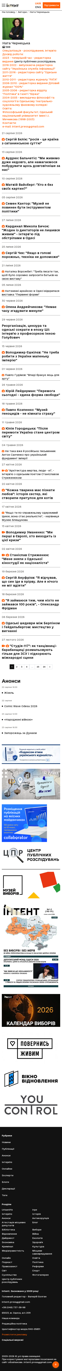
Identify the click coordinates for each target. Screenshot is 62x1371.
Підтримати (51, 5)
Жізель (9, 692)
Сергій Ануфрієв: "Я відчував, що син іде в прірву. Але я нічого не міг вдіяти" (30, 581)
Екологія (37, 1238)
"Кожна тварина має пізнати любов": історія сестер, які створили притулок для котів (28, 494)
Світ (4, 1270)
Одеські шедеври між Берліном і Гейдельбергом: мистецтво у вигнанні (31, 627)
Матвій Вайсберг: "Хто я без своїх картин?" (27, 186)
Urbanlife (7, 1209)
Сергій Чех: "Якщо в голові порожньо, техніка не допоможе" (30, 255)
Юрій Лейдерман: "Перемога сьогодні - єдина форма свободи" (31, 393)
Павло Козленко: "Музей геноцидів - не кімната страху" (28, 411)
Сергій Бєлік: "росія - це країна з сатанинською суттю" (30, 141)
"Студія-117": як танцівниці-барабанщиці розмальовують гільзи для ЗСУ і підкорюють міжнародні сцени (29, 651)
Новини (6, 1142)
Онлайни (7, 1168)
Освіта (36, 1258)
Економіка (8, 1242)
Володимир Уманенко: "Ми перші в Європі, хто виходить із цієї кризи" (29, 536)
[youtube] (15, 1344)
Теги (4, 1195)
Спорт (36, 1270)
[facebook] (3, 1344)
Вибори (36, 1229)
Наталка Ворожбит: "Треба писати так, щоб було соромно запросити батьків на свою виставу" (30, 275)
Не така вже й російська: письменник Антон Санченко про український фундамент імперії (29, 455)
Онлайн (6, 1258)
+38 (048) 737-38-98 (13, 1307)
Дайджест (8, 1238)
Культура (38, 1246)
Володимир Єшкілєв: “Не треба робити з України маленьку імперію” (30, 356)
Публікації (8, 1149)
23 (38, 667)
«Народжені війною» (18, 719)
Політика (37, 1262)
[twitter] (7, 1344)
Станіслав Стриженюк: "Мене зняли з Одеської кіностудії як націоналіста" (25, 559)
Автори (22, 12)
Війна (35, 1234)
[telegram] (20, 1344)
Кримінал (7, 1246)
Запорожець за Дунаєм (20, 733)
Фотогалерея (40, 1275)
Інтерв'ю (7, 1162)
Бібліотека (8, 1229)
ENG (38, 7)
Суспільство (9, 1275)
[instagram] (11, 1344)
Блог (35, 1222)
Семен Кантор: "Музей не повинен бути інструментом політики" (26, 207)
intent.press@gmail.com (16, 1302)
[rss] (25, 1344)
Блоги (5, 1182)
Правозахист (9, 1266)
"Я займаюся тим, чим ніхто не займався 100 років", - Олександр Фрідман (30, 604)
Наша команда (10, 1318)
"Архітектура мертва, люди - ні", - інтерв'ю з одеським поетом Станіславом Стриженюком (30, 474)
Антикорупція (40, 1218)
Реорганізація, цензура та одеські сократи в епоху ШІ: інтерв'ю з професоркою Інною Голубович (28, 331)
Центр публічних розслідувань (35, 61)
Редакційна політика (14, 1323)
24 (44, 667)
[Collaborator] (31, 823)
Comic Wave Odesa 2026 (20, 706)
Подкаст (7, 1262)
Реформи (38, 1266)
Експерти (7, 1175)
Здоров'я (37, 1242)
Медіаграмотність (13, 1250)
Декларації (8, 1188)
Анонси (11, 681)
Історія (36, 1214)
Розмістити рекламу (14, 1334)
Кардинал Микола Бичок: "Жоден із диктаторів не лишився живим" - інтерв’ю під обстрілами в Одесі (31, 232)
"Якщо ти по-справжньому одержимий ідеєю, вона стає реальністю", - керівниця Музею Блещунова (30, 516)
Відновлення (9, 1234)
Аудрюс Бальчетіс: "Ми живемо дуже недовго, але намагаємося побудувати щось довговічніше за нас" (31, 164)
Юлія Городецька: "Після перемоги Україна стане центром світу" (31, 432)
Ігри (34, 1209)
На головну (8, 12)
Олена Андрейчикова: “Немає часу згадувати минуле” (29, 309)
